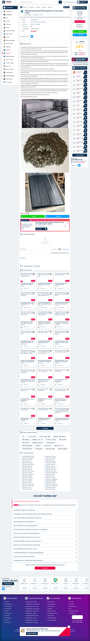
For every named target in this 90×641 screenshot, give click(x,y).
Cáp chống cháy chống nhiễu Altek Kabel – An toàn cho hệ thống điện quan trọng (61, 322)
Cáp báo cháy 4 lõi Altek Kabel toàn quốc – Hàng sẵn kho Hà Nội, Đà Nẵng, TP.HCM (28, 361)
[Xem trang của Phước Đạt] (56, 307)
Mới (31, 26)
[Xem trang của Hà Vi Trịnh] (56, 365)
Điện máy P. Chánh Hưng (28, 474)
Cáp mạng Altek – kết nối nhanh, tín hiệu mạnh (43, 380)
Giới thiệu (71, 601)
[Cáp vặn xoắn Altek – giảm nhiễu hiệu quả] (62, 373)
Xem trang (24, 588)
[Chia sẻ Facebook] (32, 36)
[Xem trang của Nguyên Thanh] (22, 307)
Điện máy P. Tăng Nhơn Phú (52, 485)
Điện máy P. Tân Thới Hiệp (28, 485)
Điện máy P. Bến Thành (28, 462)
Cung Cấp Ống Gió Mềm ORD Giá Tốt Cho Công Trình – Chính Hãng (28, 341)
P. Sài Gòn (6, 620)
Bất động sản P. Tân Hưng (31, 620)
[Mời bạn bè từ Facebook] (79, 165)
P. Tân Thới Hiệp (8, 606)
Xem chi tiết (39, 229)
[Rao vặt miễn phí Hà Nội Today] (80, 64)
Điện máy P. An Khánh (27, 459)
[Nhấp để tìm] (60, 2)
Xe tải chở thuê (51, 606)
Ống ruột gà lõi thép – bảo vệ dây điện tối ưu (27, 399)
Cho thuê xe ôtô (51, 601)
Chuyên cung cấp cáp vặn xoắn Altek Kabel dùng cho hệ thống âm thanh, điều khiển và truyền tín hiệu (62, 418)
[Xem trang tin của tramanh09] (79, 12)
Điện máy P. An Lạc (50, 459)
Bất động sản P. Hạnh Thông (32, 611)
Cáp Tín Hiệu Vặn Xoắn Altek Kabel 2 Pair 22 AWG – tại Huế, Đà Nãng (62, 341)
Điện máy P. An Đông (50, 456)
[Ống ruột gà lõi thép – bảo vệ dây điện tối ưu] (28, 393)
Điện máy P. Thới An (27, 487)
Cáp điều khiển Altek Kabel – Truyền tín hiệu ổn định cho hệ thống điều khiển (45, 322)
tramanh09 (80, 13)
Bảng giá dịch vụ (73, 606)
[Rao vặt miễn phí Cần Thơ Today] (80, 60)
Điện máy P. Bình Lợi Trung (28, 464)
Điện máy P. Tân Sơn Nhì (51, 484)
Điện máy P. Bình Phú (50, 464)
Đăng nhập (67, 249)
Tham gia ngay (80, 155)
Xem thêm (45, 428)
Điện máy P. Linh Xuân (51, 477)
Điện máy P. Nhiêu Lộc (27, 480)
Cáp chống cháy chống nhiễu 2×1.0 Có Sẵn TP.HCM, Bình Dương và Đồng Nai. (44, 361)
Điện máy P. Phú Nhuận (51, 480)
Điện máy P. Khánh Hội (28, 477)
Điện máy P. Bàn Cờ (27, 461)
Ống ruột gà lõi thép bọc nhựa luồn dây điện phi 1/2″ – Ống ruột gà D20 (27, 303)
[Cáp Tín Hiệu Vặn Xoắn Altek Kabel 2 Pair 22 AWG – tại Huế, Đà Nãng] (62, 335)
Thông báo (71, 604)
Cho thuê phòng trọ (52, 604)
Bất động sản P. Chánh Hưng (32, 606)
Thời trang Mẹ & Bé (52, 620)
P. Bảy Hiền (6, 615)
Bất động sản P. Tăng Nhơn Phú (33, 604)
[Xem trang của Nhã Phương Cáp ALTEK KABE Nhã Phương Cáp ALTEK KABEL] (56, 346)
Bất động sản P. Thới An (31, 618)
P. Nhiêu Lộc (31, 7)
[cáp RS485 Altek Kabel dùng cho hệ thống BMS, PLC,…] (45, 412)
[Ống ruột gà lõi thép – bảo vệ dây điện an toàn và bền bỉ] (62, 354)
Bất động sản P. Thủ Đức (31, 601)
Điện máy (38, 7)
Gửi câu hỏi (45, 568)
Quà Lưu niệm (51, 615)
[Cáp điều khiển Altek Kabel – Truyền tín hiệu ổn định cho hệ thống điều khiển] (45, 315)
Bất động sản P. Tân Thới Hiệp (32, 608)
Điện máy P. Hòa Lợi (50, 476)
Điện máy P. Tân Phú (50, 482)
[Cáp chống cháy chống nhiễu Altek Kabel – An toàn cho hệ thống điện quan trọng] (62, 315)
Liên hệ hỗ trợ (72, 613)
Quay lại (66, 7)
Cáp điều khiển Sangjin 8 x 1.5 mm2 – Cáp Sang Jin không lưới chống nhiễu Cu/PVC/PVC (45, 303)
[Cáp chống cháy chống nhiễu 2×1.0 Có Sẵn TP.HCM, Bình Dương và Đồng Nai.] (45, 354)
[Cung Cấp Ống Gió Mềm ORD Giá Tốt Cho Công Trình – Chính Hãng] (28, 335)
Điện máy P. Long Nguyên (51, 479)
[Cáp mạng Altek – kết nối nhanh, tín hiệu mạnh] (45, 373)
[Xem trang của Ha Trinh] (22, 327)
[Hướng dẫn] (15, 2)
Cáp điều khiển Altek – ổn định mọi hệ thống (45, 399)
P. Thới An (6, 611)
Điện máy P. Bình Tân (50, 466)
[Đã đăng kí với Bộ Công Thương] (77, 618)
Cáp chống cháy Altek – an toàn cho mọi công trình (61, 399)
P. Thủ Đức (6, 601)
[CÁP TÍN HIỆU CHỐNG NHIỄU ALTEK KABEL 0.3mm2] (45, 335)
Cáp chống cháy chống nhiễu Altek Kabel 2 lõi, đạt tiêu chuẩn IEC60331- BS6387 (49, 223)
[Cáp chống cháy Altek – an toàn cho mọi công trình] (62, 393)
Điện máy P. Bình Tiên (51, 469)
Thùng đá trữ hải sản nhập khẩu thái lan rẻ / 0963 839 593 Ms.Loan (62, 303)
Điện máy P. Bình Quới (27, 466)
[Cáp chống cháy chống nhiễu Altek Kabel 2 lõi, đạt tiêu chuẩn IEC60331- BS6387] (27, 226)
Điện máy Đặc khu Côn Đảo (29, 456)
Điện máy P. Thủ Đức (27, 489)
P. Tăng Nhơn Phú (8, 604)
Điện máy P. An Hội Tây (51, 458)
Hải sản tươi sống (51, 611)
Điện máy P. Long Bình (27, 479)
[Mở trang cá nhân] (74, 72)
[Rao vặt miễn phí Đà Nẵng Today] (80, 62)
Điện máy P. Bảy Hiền (50, 461)
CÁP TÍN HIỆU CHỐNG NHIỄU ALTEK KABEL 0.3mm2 (44, 341)
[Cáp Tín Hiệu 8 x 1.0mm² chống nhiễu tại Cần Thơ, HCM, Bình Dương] (28, 373)
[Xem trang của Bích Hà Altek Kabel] (22, 288)
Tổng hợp (50, 7)
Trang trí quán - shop (52, 613)
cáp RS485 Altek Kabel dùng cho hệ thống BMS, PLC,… (44, 418)
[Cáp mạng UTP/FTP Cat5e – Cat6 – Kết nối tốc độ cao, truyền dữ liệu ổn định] (28, 315)
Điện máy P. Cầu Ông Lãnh (52, 472)
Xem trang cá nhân (80, 21)
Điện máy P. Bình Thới (27, 469)
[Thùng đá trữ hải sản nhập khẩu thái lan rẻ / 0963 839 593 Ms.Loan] (62, 296)
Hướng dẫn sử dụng (73, 611)
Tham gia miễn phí (32, 633)
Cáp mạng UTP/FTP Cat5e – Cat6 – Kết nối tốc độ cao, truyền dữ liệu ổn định (27, 322)
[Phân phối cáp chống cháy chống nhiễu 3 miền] (62, 277)
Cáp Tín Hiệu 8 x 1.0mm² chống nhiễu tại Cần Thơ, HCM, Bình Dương (28, 380)
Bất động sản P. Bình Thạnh (32, 615)
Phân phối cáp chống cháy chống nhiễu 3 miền (61, 283)
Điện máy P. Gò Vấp (50, 474)
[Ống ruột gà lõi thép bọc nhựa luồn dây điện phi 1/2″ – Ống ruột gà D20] (28, 296)
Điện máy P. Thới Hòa (50, 487)
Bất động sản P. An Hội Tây (32, 622)
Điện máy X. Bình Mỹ (50, 489)
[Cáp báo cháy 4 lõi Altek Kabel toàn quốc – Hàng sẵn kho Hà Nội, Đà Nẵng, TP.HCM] (28, 354)
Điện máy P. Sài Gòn (27, 482)
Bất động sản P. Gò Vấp (31, 613)
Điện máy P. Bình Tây (27, 467)
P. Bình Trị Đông (7, 618)
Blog (70, 608)
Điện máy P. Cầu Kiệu (27, 472)
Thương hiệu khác (35, 28)
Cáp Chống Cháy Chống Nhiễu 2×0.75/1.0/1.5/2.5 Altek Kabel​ (45, 283)
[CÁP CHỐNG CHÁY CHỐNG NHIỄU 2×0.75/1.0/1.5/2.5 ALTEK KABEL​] (45, 277)
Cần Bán (44, 7)
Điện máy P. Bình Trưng (51, 471)
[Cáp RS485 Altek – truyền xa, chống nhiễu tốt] (28, 412)
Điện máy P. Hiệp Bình (27, 476)
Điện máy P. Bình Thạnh (51, 467)
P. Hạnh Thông (7, 608)
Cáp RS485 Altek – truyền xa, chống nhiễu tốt (27, 418)
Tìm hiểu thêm (81, 162)
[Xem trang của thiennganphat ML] (22, 346)
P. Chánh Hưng (7, 613)
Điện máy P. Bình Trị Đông (28, 471)
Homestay (50, 608)
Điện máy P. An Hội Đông (28, 458)
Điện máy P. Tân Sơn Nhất (28, 484)
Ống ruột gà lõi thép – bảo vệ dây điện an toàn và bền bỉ (61, 361)
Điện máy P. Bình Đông (51, 462)
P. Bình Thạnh (7, 622)
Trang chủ (25, 7)
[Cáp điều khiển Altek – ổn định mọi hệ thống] (45, 393)
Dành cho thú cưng (52, 618)
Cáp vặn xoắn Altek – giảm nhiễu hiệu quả (61, 380)
